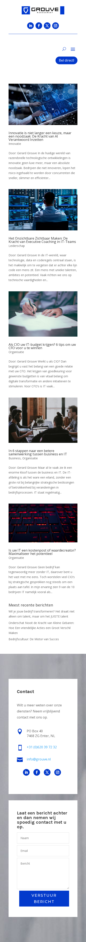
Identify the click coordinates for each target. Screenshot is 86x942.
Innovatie (15, 144)
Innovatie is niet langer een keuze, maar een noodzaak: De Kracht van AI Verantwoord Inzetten (40, 136)
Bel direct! (66, 60)
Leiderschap (17, 246)
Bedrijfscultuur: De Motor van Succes (34, 639)
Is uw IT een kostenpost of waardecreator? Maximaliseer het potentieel (42, 552)
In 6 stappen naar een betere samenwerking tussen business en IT (38, 452)
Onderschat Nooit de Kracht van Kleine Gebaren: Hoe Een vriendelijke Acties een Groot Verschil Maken (41, 628)
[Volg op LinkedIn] (30, 25)
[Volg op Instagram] (55, 25)
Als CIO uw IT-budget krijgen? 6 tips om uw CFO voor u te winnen (42, 346)
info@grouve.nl (39, 759)
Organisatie (16, 352)
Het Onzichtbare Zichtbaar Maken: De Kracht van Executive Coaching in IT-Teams (42, 240)
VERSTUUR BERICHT (44, 898)
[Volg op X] (47, 25)
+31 (42, 747)
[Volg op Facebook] (38, 25)
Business (15, 458)
